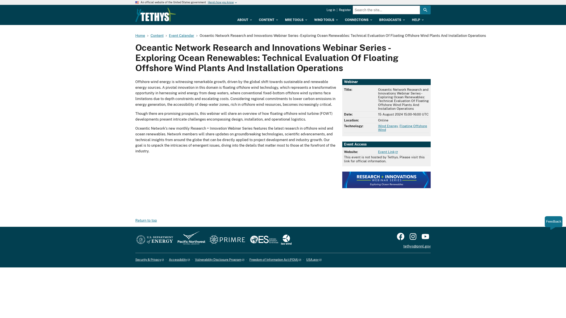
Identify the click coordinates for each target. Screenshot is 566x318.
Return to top (146, 220)
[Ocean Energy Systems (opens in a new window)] (265, 240)
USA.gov (312, 259)
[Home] (155, 15)
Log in (331, 9)
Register (345, 9)
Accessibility (178, 259)
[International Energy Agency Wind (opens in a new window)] (286, 240)
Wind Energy (388, 126)
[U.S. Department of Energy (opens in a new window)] (154, 240)
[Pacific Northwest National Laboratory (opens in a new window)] (189, 240)
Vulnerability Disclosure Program (218, 259)
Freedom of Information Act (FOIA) (273, 259)
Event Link (386, 152)
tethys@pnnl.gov (417, 246)
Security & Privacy (148, 259)
